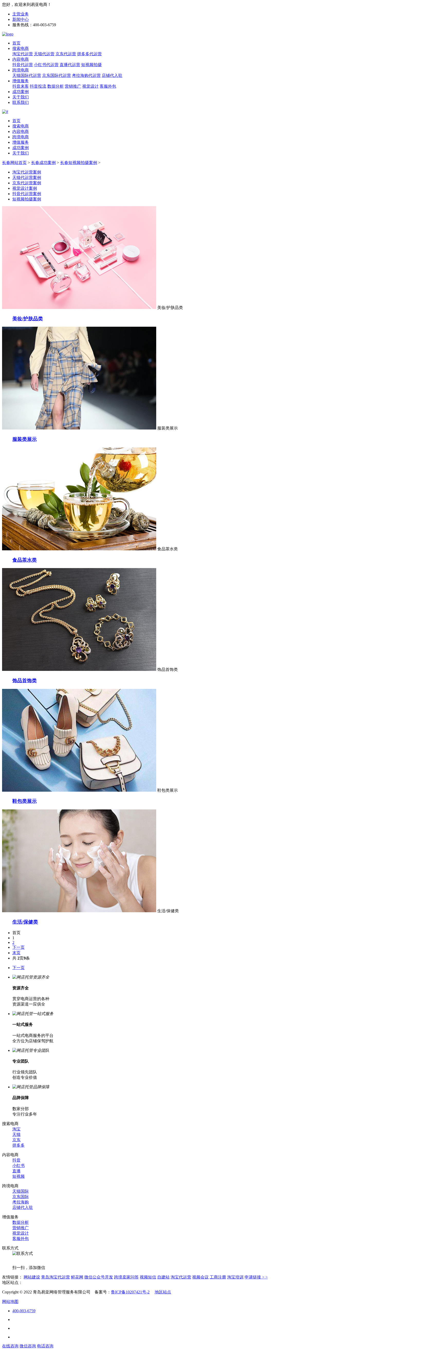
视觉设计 (90, 86)
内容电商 (20, 59)
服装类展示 (24, 439)
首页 (16, 43)
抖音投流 (38, 86)
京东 (16, 1140)
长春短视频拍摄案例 (78, 162)
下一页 (18, 947)
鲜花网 (77, 1277)
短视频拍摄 (91, 64)
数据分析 (55, 86)
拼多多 (18, 1145)
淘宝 (16, 1129)
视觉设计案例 (24, 188)
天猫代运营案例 (26, 177)
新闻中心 (20, 19)
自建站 (163, 1277)
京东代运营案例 (26, 183)
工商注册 (218, 1277)
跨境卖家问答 (126, 1277)
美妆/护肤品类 (27, 318)
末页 (16, 953)
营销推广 (73, 86)
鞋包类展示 (24, 801)
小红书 (18, 1165)
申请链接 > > (256, 1277)
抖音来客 (20, 86)
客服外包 (108, 86)
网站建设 (32, 1277)
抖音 (16, 1160)
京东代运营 (65, 54)
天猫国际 (20, 1191)
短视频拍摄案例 (26, 199)
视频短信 (148, 1277)
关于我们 (20, 97)
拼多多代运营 (89, 54)
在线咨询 (10, 1346)
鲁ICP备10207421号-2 (130, 1292)
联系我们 (20, 102)
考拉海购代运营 (86, 75)
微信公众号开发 (98, 1277)
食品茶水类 (24, 560)
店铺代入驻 (112, 75)
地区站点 (163, 1292)
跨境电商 (20, 70)
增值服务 (20, 81)
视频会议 (200, 1277)
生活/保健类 (25, 922)
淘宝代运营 (22, 54)
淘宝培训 (235, 1277)
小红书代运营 (46, 64)
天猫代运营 (44, 54)
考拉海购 (20, 1202)
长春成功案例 (43, 162)
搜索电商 (20, 48)
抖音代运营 (22, 64)
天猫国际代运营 (26, 75)
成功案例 (20, 91)
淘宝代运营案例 (26, 172)
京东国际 (20, 1196)
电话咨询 (45, 1346)
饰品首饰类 (24, 680)
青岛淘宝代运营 (55, 1277)
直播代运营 (70, 64)
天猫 (16, 1134)
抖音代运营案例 (26, 193)
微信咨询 (28, 1346)
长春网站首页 (14, 162)
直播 (16, 1171)
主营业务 (20, 14)
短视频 (18, 1176)
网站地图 (10, 1301)
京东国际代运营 (56, 75)
